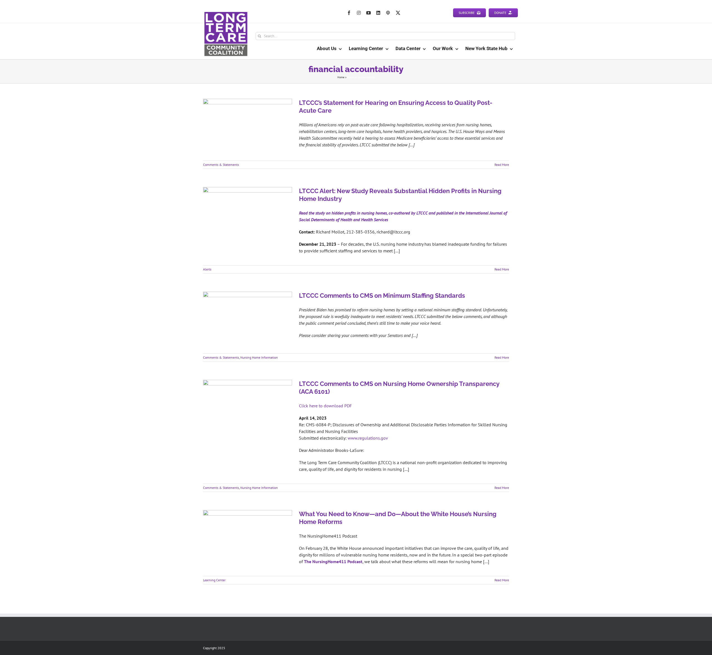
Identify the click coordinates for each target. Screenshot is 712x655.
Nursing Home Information (259, 357)
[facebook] (349, 13)
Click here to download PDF (325, 405)
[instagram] (359, 13)
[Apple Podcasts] (388, 13)
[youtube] (368, 13)
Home (340, 77)
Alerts (207, 269)
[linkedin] (378, 13)
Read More (502, 164)
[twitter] (398, 13)
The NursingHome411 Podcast (333, 561)
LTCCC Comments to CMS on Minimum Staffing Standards (382, 295)
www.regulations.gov (368, 438)
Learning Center (214, 580)
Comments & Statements (221, 164)
